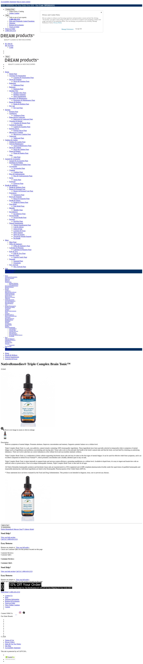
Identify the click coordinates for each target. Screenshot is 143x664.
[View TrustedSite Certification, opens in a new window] (10, 659)
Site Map (8, 646)
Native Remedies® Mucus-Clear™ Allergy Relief (17, 529)
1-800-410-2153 (14, 19)
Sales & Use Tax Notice (13, 644)
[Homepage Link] (17, 40)
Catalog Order (10, 9)
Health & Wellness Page (17, 187)
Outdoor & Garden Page (17, 142)
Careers (7, 607)
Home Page (13, 74)
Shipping (12, 23)
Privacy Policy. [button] (57, 23)
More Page (12, 242)
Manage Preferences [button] (67, 29)
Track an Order (14, 27)
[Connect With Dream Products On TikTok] (23, 614)
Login (11, 47)
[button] (78, 29)
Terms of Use (9, 640)
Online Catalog (14, 13)
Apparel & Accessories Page (18, 161)
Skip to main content (23, 2)
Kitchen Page (13, 112)
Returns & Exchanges (16, 25)
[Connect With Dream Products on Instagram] (19, 614)
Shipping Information (12, 599)
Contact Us (8, 595)
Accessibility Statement (8, 2)
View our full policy (22, 547)
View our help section (8, 537)
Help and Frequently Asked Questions (21, 21)
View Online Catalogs (12, 605)
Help (7, 15)
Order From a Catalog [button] (16, 11)
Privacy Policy (10, 642)
